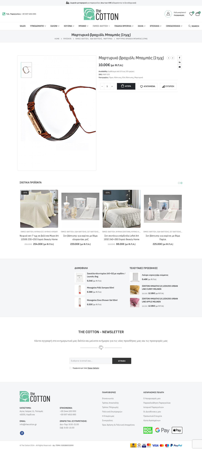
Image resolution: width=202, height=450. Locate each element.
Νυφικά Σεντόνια (82, 231)
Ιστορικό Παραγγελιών (153, 407)
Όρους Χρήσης (93, 368)
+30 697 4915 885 (29, 14)
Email (179, 67)
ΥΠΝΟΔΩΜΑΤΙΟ (37, 26)
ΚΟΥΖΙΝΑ (68, 26)
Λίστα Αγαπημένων (152, 420)
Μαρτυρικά (138, 77)
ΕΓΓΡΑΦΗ (121, 361)
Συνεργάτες (107, 420)
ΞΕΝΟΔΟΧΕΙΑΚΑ (173, 26)
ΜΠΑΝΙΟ (82, 26)
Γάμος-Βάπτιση (115, 77)
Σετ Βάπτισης (51, 231)
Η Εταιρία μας (108, 416)
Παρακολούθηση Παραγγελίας (157, 403)
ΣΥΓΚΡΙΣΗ (169, 86)
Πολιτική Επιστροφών (112, 411)
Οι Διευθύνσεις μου (152, 411)
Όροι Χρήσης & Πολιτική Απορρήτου (118, 425)
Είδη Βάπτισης (128, 77)
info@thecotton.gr (28, 424)
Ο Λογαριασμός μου (152, 398)
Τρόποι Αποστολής (110, 403)
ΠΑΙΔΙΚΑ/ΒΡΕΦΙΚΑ (122, 26)
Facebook (179, 57)
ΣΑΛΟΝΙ (53, 26)
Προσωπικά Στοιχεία (152, 416)
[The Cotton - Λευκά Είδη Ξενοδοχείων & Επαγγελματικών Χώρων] (101, 14)
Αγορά (128, 86)
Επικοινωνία (108, 398)
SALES (23, 26)
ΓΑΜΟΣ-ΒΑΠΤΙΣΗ (100, 26)
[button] (179, 183)
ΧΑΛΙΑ (140, 26)
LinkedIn (179, 62)
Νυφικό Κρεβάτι (96, 231)
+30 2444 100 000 (68, 411)
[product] (39, 209)
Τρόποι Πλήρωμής (110, 407)
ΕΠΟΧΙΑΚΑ (154, 26)
